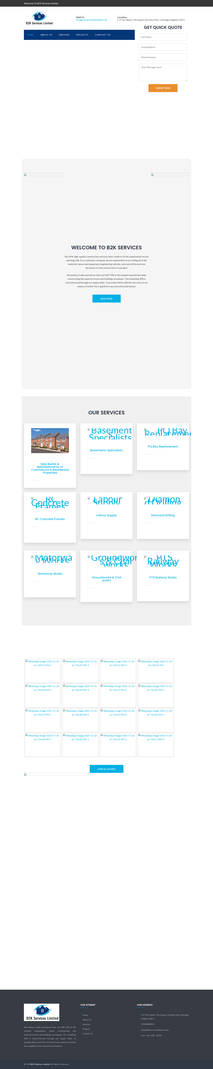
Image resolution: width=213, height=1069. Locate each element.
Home (30, 34)
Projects (82, 34)
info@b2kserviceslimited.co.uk (91, 19)
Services (64, 34)
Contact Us (102, 34)
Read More (107, 298)
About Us (46, 34)
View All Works (106, 769)
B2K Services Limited (40, 1064)
